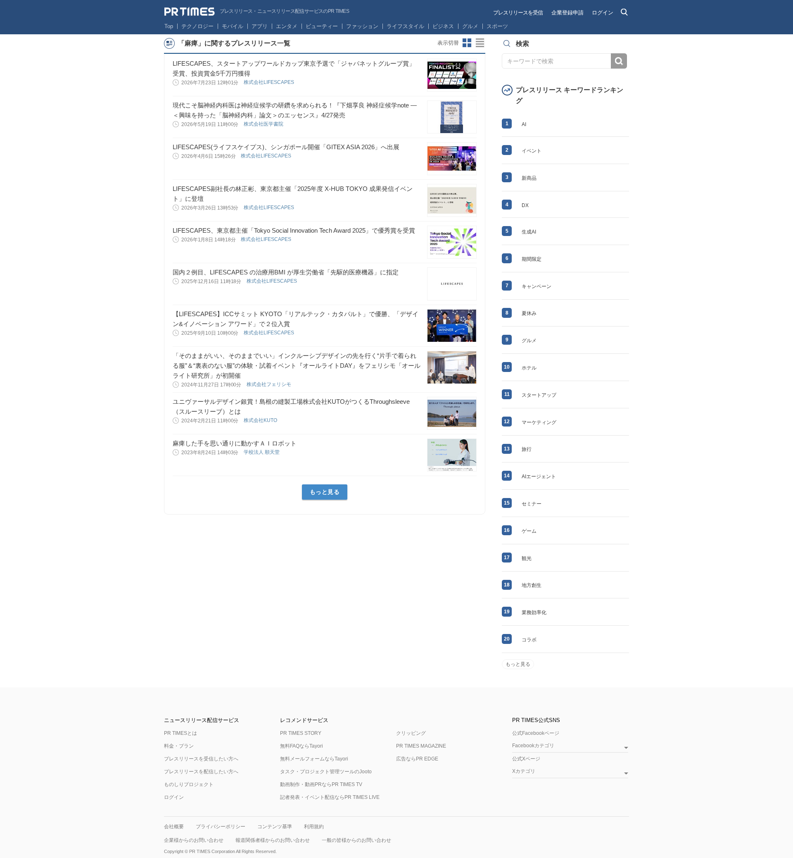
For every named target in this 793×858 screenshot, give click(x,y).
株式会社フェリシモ (269, 384)
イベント (531, 151)
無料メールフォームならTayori (314, 759)
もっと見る (325, 492)
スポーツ (497, 26)
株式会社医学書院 (264, 124)
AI (524, 124)
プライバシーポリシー (220, 826)
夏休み (529, 313)
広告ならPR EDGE (417, 759)
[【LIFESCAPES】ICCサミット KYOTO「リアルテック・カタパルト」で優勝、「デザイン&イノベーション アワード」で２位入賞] (452, 325)
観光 (527, 558)
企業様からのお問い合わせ (193, 840)
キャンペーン (536, 286)
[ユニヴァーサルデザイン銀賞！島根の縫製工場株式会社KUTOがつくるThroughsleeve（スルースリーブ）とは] (452, 413)
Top (168, 26)
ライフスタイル (405, 26)
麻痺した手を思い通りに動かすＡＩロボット (235, 443)
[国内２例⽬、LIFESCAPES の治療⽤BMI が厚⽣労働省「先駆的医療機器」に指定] (452, 283)
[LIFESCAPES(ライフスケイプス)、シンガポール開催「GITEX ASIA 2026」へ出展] (452, 158)
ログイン (602, 13)
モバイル (232, 26)
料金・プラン (179, 746)
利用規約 (314, 826)
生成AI (529, 232)
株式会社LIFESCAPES (269, 82)
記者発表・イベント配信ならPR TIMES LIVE (330, 797)
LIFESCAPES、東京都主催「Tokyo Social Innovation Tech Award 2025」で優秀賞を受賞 (294, 230)
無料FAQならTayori (301, 746)
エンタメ (286, 26)
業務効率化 (534, 612)
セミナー (531, 504)
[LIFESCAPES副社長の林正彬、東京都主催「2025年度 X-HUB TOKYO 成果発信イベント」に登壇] (452, 200)
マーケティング (539, 422)
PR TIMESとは (180, 733)
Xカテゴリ (523, 771)
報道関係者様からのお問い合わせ (272, 840)
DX (525, 205)
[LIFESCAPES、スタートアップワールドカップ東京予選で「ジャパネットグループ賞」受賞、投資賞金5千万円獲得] (452, 75)
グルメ (470, 26)
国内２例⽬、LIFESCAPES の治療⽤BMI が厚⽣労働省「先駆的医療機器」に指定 (286, 272)
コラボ (529, 640)
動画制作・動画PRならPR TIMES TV (321, 784)
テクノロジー (197, 26)
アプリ (260, 26)
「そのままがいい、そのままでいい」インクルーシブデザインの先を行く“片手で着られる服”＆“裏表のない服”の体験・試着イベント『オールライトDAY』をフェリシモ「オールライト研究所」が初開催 (296, 365)
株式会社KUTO (261, 420)
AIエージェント (539, 476)
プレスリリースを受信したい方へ (201, 759)
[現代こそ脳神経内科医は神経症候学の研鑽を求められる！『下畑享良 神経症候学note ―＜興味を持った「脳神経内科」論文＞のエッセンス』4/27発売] (452, 116)
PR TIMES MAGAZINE (421, 746)
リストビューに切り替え (480, 43)
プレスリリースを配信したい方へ (201, 772)
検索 (619, 61)
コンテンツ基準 (274, 826)
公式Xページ (526, 759)
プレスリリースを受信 (518, 13)
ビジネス (443, 26)
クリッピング (411, 733)
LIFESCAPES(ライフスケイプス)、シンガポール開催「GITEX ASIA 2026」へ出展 (286, 146)
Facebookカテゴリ (533, 745)
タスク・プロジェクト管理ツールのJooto (326, 772)
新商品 (529, 178)
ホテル (529, 368)
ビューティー (322, 26)
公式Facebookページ (535, 733)
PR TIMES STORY (300, 733)
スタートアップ (539, 395)
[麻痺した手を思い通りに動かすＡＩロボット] (452, 455)
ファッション (362, 26)
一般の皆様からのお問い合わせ (356, 840)
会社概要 (174, 826)
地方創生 (531, 585)
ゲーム (529, 531)
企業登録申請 (567, 13)
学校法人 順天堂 (262, 452)
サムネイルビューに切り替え (467, 43)
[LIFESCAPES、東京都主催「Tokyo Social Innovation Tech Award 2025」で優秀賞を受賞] (452, 242)
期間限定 (531, 259)
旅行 (527, 449)
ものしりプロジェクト (189, 784)
